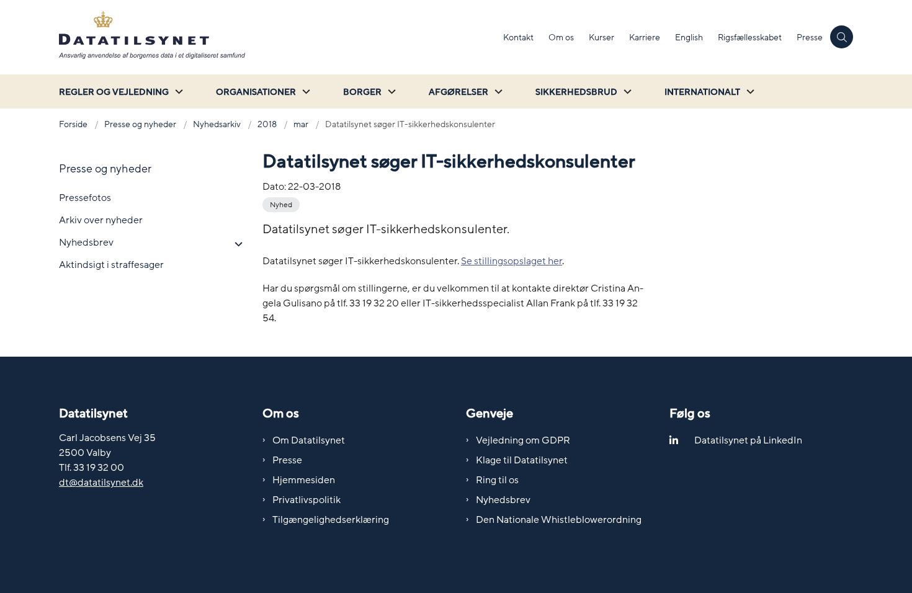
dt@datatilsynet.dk (101, 482)
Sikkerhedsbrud (576, 92)
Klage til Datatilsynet (522, 460)
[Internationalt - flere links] (749, 91)
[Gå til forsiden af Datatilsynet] (277, 37)
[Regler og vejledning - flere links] (177, 91)
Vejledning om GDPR (523, 440)
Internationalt (702, 92)
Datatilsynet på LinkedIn (748, 440)
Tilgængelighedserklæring (330, 520)
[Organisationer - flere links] (304, 91)
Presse (287, 460)
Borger (362, 92)
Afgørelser (458, 92)
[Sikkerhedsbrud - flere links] (626, 91)
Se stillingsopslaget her (511, 261)
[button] (235, 244)
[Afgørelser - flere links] (497, 91)
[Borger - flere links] (390, 91)
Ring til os (497, 480)
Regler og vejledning (114, 92)
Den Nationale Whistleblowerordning (559, 520)
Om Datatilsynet (308, 440)
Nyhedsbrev (503, 500)
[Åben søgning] (841, 36)
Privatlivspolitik (306, 500)
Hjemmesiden (303, 480)
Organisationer (256, 92)
